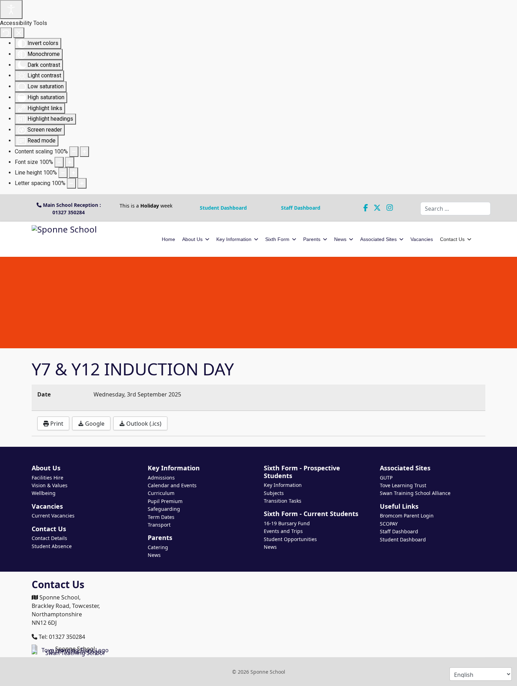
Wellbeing (44, 493)
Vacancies (421, 239)
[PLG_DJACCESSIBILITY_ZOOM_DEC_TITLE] (73, 151)
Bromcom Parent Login (407, 515)
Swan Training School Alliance (415, 493)
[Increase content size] (84, 151)
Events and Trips (283, 531)
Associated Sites (378, 239)
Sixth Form (277, 239)
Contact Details (49, 538)
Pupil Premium (165, 501)
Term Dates (161, 517)
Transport (159, 524)
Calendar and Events (172, 485)
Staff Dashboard (300, 207)
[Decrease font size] (59, 162)
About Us (192, 239)
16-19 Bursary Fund (287, 523)
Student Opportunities (290, 539)
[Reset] (6, 32)
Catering (158, 547)
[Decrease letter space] (71, 183)
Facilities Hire (47, 477)
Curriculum (161, 493)
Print (56, 423)
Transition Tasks (282, 500)
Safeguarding (164, 509)
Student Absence (52, 546)
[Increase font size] (69, 162)
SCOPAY (389, 523)
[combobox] (455, 208)
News (340, 239)
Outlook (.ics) (143, 423)
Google (94, 423)
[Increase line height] (73, 172)
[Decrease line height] (63, 172)
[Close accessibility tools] (18, 32)
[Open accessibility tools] (11, 9)
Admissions (161, 477)
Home (168, 239)
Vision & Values (50, 485)
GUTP (386, 477)
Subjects (274, 493)
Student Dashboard (223, 207)
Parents (311, 239)
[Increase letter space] (82, 183)
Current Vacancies (53, 515)
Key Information (233, 239)
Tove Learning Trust (403, 485)
